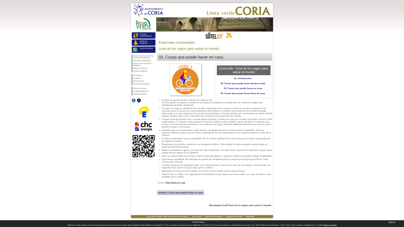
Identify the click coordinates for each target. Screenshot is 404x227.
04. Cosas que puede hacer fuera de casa (243, 93)
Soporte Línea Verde (234, 216)
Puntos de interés (146, 48)
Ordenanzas (138, 75)
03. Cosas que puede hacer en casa (243, 88)
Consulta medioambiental (146, 35)
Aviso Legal (196, 216)
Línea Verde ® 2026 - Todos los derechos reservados (167, 216)
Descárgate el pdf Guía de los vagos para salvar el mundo (240, 205)
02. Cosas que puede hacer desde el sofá (243, 83)
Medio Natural (138, 81)
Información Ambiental (141, 84)
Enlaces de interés (140, 68)
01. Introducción (243, 78)
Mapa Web (250, 216)
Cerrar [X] (391, 222)
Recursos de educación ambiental (142, 64)
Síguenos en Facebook (134, 100)
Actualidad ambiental (141, 91)
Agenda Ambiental (140, 94)
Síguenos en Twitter (139, 100)
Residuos (136, 78)
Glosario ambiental (140, 71)
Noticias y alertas (139, 88)
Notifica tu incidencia (143, 42)
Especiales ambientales (142, 60)
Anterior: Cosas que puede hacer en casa (180, 192)
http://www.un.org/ (175, 182)
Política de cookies (330, 225)
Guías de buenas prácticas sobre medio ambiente (143, 57)
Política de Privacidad (213, 216)
